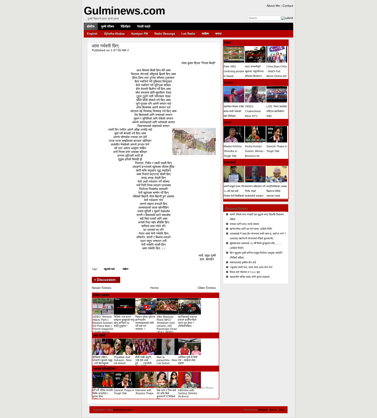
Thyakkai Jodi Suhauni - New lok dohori (123, 360)
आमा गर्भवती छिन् (105, 45)
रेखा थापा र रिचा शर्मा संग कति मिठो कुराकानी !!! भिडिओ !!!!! (166, 395)
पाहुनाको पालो (109, 269)
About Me (273, 5)
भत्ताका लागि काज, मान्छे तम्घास (244, 224)
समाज (218, 33)
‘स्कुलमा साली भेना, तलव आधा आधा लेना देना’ (251, 267)
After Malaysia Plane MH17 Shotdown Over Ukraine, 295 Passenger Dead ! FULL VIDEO (167, 324)
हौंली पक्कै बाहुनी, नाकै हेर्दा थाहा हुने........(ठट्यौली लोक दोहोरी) (143, 362)
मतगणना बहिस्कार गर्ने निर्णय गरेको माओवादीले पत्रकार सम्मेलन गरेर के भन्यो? (255, 193)
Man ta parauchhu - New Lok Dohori (167, 360)
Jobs (281, 409)
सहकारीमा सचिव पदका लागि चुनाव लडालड (249, 276)
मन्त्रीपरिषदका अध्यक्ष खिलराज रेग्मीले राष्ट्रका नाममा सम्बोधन (276, 193)
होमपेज (90, 26)
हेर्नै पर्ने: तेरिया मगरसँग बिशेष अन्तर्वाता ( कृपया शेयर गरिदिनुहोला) (103, 395)
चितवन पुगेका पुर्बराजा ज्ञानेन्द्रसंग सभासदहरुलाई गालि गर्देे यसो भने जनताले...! (145, 323)
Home (154, 288)
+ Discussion (105, 280)
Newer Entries (101, 288)
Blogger (262, 409)
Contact (288, 5)
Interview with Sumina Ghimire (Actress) (187, 393)
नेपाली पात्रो (143, 26)
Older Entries (207, 288)
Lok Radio (188, 33)
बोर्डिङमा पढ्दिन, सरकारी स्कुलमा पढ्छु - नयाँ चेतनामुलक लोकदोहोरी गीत (102, 362)
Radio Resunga (164, 33)
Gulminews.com (124, 11)
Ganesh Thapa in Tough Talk (124, 392)
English (92, 33)
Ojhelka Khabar (114, 33)
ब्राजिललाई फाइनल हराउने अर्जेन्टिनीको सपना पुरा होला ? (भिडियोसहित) (187, 321)
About (273, 409)
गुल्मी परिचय (107, 26)
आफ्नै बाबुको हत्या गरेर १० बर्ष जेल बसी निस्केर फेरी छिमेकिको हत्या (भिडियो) (234, 193)
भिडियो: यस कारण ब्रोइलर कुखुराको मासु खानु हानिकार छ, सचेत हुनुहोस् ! (124, 321)
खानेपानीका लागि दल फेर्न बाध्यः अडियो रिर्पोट (251, 228)
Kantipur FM (139, 33)
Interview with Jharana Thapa (144, 392)
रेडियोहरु (125, 26)
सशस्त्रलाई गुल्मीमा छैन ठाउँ (243, 262)
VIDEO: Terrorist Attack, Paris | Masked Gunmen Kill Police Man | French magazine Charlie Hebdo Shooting (103, 326)
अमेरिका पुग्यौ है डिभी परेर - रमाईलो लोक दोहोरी (187, 360)
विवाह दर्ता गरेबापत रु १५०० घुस (245, 272)
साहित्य (205, 33)
